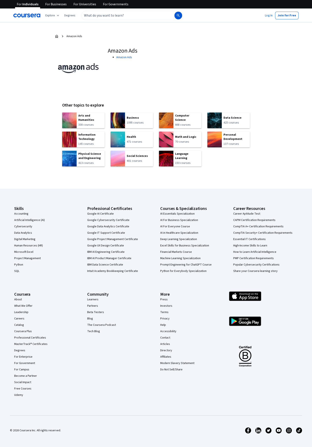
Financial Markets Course (176, 252)
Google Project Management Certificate (112, 239)
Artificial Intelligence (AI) (29, 220)
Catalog (19, 325)
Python (18, 265)
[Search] (178, 15)
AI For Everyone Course (175, 226)
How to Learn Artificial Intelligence (254, 252)
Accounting (21, 214)
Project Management (27, 258)
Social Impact (22, 382)
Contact (165, 338)
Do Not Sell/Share (171, 369)
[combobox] (123, 15)
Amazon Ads (124, 57)
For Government (24, 363)
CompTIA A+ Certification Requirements (258, 226)
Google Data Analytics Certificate (108, 226)
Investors (166, 306)
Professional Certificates (30, 338)
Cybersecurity (23, 226)
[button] (70, 15)
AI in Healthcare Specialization (179, 233)
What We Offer (23, 306)
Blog (90, 318)
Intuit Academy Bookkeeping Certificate (112, 271)
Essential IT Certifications (249, 239)
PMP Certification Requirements (253, 258)
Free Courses (22, 389)
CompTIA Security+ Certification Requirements (262, 233)
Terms (164, 312)
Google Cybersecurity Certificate (108, 220)
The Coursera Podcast (101, 325)
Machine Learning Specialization (180, 258)
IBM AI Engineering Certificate (106, 252)
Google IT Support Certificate (106, 233)
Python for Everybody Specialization (183, 271)
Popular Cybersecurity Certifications (256, 265)
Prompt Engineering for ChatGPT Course (186, 265)
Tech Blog (93, 331)
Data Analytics (23, 233)
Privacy (165, 318)
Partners (92, 306)
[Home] (56, 36)
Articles (165, 344)
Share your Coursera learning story (255, 271)
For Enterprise (23, 357)
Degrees (19, 350)
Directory (166, 350)
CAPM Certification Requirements (254, 220)
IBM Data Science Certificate (105, 265)
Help (163, 325)
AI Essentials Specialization (177, 214)
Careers (19, 318)
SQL (16, 271)
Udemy (18, 395)
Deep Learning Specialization (178, 239)
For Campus (21, 369)
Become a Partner (25, 376)
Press (164, 299)
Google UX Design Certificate (105, 245)
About (18, 299)
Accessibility (168, 331)
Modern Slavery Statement (177, 363)
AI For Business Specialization (179, 220)
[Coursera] (26, 15)
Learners (92, 299)
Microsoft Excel (23, 252)
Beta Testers (95, 312)
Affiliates (165, 357)
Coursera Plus (23, 331)
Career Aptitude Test (246, 214)
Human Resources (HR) (28, 245)
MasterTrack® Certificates (31, 344)
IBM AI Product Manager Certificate (109, 258)
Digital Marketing (24, 239)
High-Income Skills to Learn (250, 245)
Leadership (21, 312)
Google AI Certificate (100, 214)
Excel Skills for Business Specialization (184, 245)
